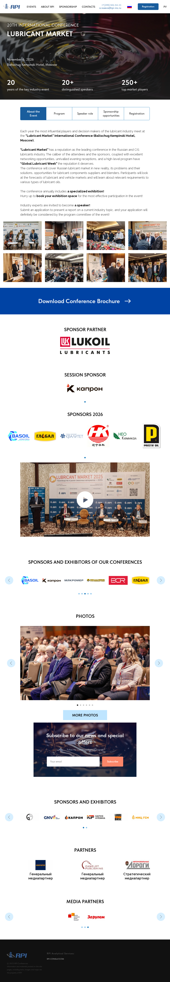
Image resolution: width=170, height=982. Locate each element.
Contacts (88, 6)
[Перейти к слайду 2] (82, 580)
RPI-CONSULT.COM (55, 949)
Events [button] (31, 6)
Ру (165, 6)
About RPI (47, 6)
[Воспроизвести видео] (85, 499)
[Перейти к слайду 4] (88, 580)
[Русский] (129, 6)
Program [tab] (59, 113)
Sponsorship (68, 6)
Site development (18, 977)
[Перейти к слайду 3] (85, 580)
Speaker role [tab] (85, 113)
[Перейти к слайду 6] (92, 691)
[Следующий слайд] (161, 573)
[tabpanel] (85, 169)
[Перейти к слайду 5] (91, 580)
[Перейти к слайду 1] (85, 402)
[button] (148, 6)
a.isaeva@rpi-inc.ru (110, 7)
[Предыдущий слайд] (9, 573)
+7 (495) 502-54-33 (111, 5)
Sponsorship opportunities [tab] (111, 113)
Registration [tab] (136, 113)
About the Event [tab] (33, 113)
